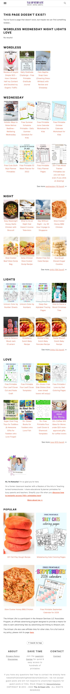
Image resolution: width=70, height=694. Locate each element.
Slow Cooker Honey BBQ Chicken (59, 224)
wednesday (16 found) (55, 186)
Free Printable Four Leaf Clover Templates (27, 387)
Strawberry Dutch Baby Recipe (27, 341)
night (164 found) (57, 270)
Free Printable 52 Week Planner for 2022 (27, 168)
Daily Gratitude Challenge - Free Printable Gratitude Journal (27, 78)
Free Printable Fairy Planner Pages (43, 168)
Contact (57, 656)
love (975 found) (57, 442)
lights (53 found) (57, 350)
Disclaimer (13, 659)
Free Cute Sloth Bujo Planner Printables (11, 168)
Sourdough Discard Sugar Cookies (59, 261)
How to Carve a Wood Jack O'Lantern (10, 341)
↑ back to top (35, 643)
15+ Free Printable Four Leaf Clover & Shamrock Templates (43, 427)
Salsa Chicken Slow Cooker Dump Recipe (27, 261)
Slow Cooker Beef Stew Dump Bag (11, 261)
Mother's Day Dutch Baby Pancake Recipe (43, 341)
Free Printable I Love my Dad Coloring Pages (59, 387)
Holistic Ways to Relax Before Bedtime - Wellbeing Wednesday (11, 128)
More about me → (35, 500)
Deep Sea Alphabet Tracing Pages (43, 307)
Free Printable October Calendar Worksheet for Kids (59, 128)
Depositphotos (53, 684)
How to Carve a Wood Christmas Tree (59, 307)
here (32, 632)
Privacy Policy (13, 656)
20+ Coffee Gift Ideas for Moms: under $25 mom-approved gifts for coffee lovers (59, 427)
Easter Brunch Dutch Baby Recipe (59, 341)
